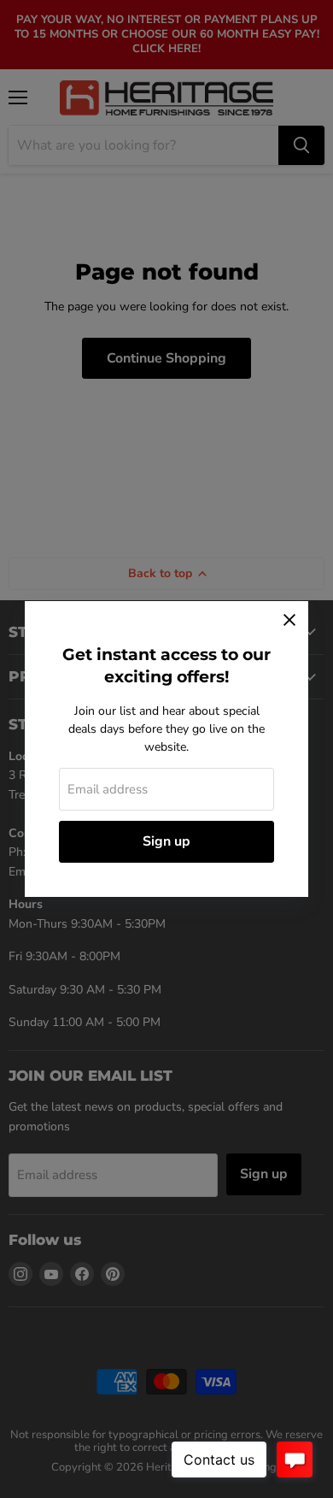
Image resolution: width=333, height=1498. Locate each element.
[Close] (289, 620)
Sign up (166, 841)
